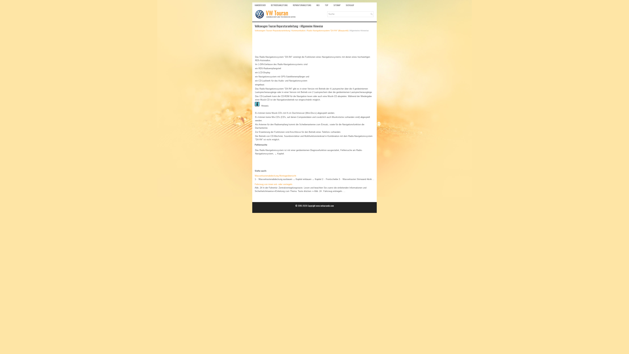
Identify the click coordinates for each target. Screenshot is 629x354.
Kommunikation (298, 31)
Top (326, 5)
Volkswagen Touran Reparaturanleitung (272, 31)
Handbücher (260, 5)
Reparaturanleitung (302, 5)
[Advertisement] (314, 43)
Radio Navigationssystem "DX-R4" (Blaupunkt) (327, 31)
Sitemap (337, 5)
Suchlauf (350, 5)
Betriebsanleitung (279, 5)
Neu (318, 5)
